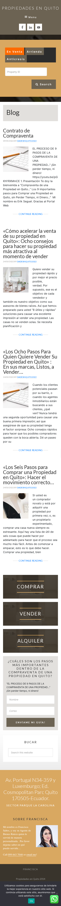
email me (31, 854)
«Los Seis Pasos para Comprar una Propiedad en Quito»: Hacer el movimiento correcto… (29, 474)
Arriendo (34, 51)
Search (45, 84)
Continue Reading (38, 214)
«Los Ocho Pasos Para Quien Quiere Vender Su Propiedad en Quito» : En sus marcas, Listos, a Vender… (30, 361)
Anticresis (16, 59)
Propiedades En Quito (30, 8)
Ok (31, 901)
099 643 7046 (15, 854)
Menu (32, 17)
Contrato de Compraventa (18, 133)
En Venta (15, 51)
